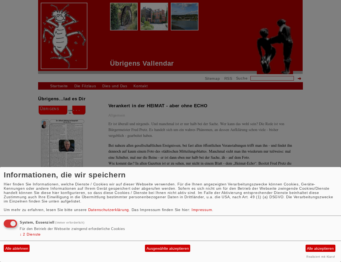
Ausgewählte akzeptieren (168, 248)
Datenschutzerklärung (108, 210)
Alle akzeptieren (320, 248)
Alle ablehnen (16, 248)
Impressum (202, 210)
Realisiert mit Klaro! (320, 256)
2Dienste (30, 234)
